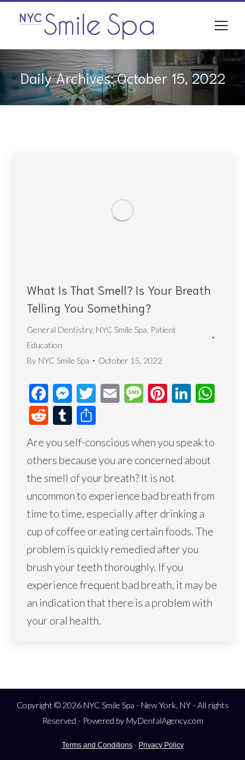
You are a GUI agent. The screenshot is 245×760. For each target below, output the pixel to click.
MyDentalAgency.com (164, 720)
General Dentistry (59, 329)
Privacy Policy (161, 745)
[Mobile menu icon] (221, 25)
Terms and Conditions (97, 745)
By (58, 360)
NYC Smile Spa (121, 329)
